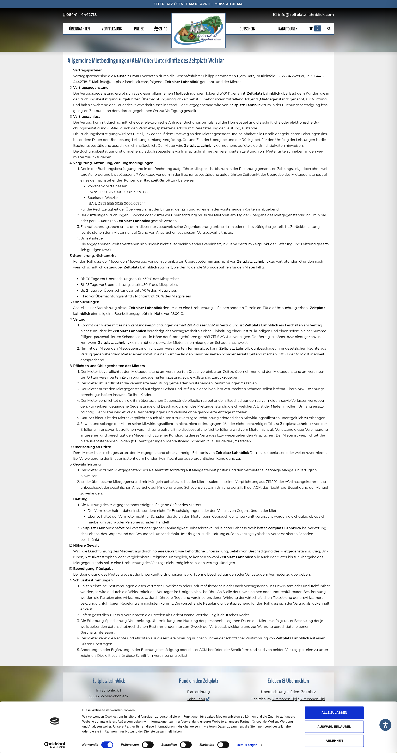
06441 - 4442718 (81, 14)
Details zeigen (247, 745)
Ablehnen (334, 740)
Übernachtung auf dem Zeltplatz (288, 692)
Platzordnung (198, 692)
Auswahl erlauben (334, 726)
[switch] (148, 744)
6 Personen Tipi (312, 699)
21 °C (163, 29)
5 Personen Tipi (284, 699)
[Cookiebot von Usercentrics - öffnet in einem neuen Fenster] (55, 745)
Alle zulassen (334, 712)
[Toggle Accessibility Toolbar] (385, 724)
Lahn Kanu (196, 699)
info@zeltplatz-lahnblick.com (306, 14)
